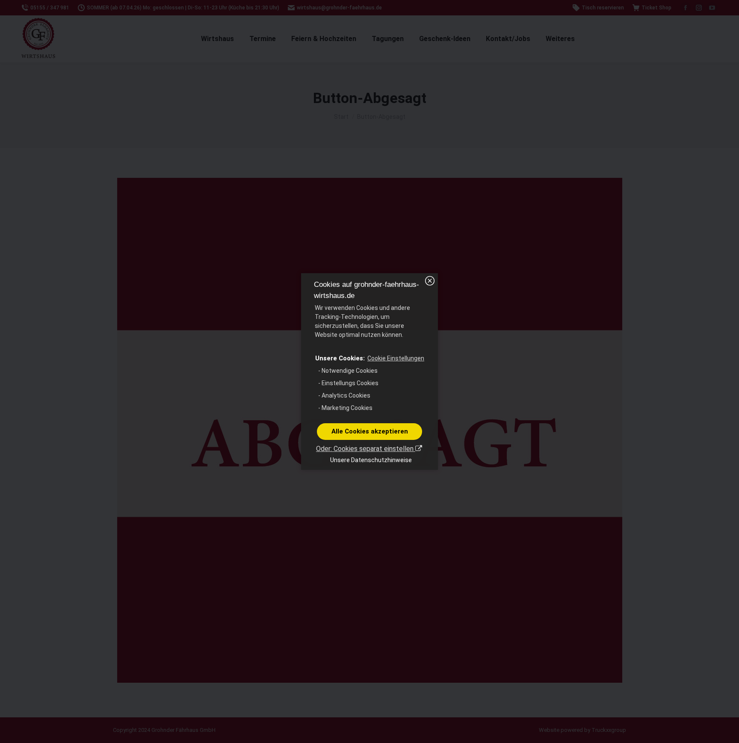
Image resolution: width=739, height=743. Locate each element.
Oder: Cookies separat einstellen (365, 449)
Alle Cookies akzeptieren (369, 431)
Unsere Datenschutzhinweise (371, 460)
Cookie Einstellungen (395, 358)
